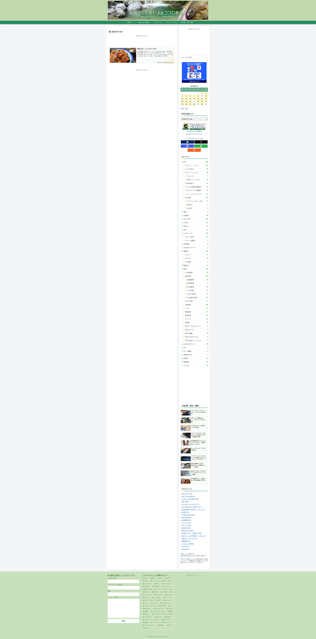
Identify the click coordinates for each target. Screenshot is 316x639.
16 (202, 98)
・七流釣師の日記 (185, 520)
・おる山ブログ (185, 549)
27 (190, 104)
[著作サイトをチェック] (187, 142)
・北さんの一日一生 (186, 493)
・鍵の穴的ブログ (185, 528)
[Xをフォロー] (201, 142)
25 (182, 104)
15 (198, 98)
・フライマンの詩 (185, 525)
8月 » (187, 108)
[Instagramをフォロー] (187, 146)
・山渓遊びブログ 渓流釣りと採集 (190, 533)
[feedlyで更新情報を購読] (201, 146)
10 (206, 96)
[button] (206, 57)
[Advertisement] (142, 41)
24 (206, 101)
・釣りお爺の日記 (185, 517)
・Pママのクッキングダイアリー (190, 504)
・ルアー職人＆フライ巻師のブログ (190, 507)
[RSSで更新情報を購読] (194, 150)
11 (182, 98)
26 (186, 104)
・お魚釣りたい (185, 512)
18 (182, 101)
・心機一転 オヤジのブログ (189, 538)
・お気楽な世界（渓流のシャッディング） (192, 509)
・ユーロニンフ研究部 (187, 543)
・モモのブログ (185, 546)
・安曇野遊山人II (185, 541)
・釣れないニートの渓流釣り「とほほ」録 (192, 536)
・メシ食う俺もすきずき (187, 514)
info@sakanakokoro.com (186, 555)
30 (202, 104)
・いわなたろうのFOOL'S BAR (189, 499)
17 (206, 98)
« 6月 (182, 108)
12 (186, 98)
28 (194, 104)
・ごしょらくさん (185, 522)
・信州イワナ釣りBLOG (187, 496)
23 (202, 101)
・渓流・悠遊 (184, 501)
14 (194, 98)
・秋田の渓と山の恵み (187, 530)
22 (198, 101)
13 (190, 98)
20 (190, 101)
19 (186, 101)
